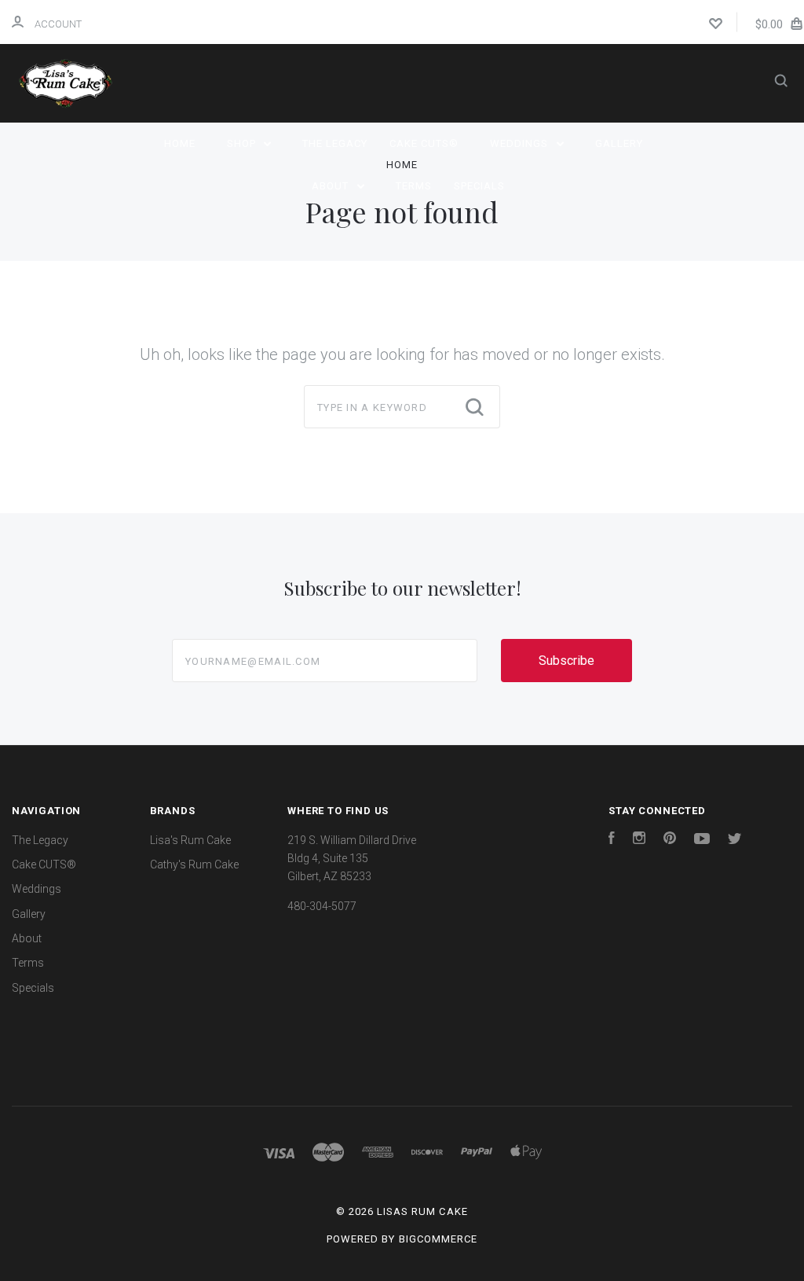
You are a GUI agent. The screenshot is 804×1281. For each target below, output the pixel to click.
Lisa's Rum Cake (190, 840)
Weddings (520, 143)
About (332, 186)
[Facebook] (611, 840)
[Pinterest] (669, 840)
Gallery (619, 143)
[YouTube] (702, 840)
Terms (414, 186)
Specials (479, 186)
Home (180, 143)
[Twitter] (735, 840)
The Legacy (334, 143)
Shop (243, 143)
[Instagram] (639, 840)
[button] (402, 1032)
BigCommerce (438, 1239)
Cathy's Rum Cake (194, 864)
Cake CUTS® (424, 143)
